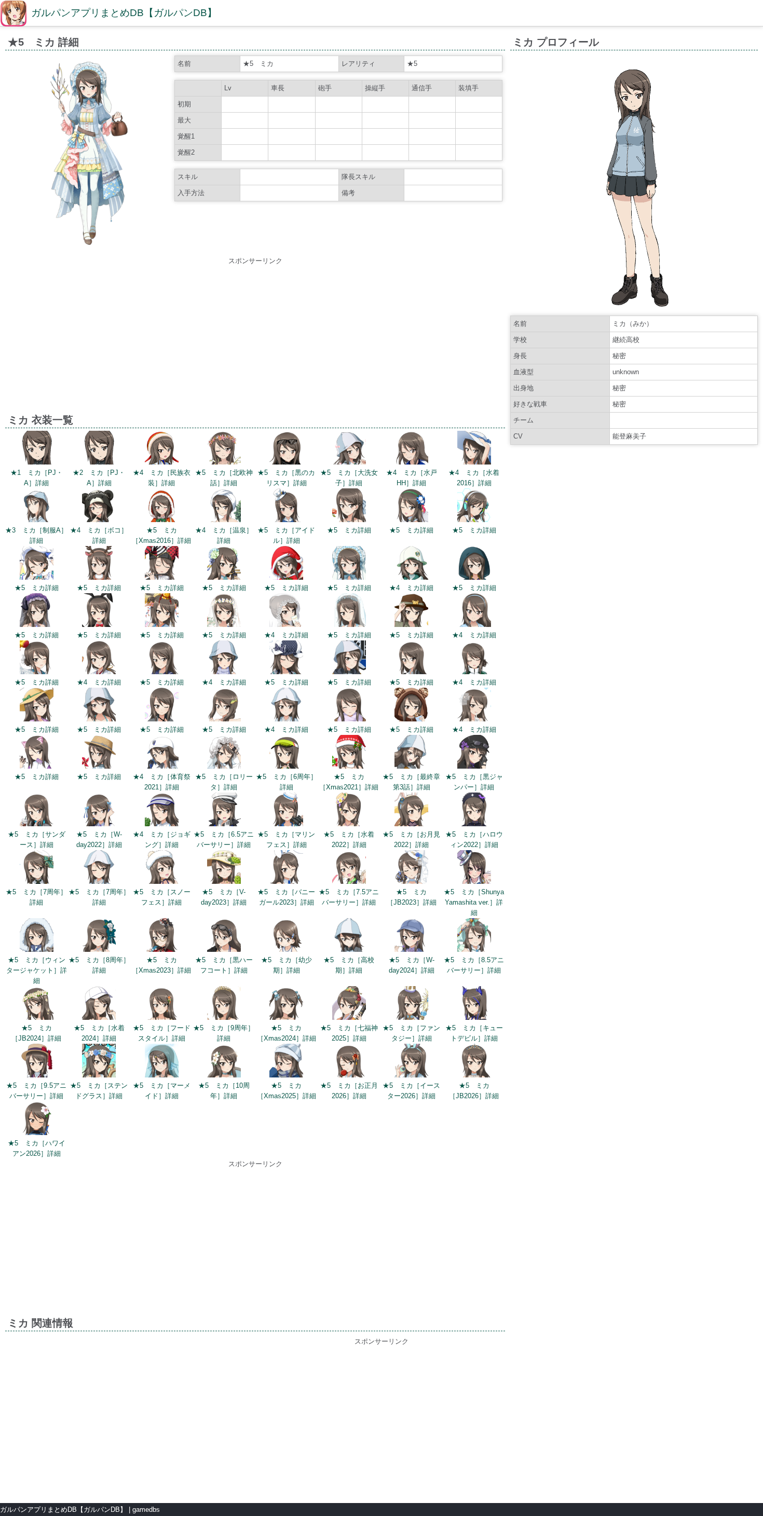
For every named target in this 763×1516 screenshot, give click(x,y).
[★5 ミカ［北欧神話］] (224, 449)
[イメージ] (89, 248)
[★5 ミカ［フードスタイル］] (162, 1004)
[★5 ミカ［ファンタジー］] (411, 1004)
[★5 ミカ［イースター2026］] (411, 1062)
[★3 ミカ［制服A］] (36, 506)
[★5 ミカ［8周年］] (99, 936)
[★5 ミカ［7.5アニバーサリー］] (349, 868)
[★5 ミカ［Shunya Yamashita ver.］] (474, 868)
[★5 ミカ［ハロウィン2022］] (474, 811)
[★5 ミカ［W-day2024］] (411, 936)
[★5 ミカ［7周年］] (36, 868)
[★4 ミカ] (411, 564)
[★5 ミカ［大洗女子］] (349, 449)
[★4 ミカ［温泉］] (224, 506)
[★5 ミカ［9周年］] (224, 1004)
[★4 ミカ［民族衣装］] (162, 449)
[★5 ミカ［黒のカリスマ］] (286, 449)
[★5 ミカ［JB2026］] (474, 1062)
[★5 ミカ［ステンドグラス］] (99, 1062)
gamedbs (146, 1509)
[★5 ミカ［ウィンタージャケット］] (36, 936)
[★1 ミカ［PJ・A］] (36, 449)
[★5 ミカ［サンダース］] (36, 811)
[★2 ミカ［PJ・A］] (99, 449)
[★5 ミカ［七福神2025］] (349, 1004)
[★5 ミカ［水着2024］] (99, 1004)
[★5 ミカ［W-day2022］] (99, 811)
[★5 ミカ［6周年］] (286, 753)
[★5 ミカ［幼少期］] (286, 936)
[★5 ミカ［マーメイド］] (162, 1062)
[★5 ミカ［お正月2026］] (349, 1062)
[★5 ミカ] (349, 506)
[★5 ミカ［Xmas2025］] (286, 1062)
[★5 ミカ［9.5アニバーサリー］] (36, 1062)
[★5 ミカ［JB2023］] (411, 868)
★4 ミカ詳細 (411, 588)
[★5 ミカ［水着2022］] (349, 811)
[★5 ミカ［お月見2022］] (411, 811)
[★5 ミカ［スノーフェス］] (162, 868)
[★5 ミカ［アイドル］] (286, 506)
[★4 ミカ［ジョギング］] (162, 811)
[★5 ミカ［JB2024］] (36, 1004)
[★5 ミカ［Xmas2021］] (349, 753)
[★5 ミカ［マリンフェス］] (286, 811)
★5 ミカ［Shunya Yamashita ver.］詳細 (474, 902)
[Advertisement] (255, 339)
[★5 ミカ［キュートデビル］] (474, 1004)
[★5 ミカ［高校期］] (349, 936)
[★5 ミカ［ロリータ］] (224, 753)
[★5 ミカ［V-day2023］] (224, 868)
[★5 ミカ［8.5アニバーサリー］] (474, 936)
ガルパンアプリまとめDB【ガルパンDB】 (124, 12)
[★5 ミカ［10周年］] (224, 1062)
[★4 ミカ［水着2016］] (474, 449)
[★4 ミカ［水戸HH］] (411, 449)
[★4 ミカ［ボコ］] (99, 506)
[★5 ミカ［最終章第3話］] (411, 753)
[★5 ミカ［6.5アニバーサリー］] (224, 811)
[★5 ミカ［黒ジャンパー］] (474, 753)
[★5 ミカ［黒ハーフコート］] (224, 936)
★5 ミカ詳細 (349, 530)
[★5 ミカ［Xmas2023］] (162, 936)
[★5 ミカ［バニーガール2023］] (286, 868)
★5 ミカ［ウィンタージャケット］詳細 (36, 970)
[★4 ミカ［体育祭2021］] (162, 753)
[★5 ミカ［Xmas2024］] (286, 1004)
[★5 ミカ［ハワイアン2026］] (36, 1119)
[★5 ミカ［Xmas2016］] (162, 506)
